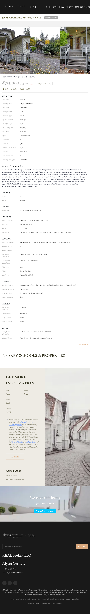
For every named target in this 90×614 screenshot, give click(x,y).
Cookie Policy (36, 599)
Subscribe (81, 546)
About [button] (69, 7)
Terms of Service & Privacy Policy (21, 599)
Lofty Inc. (37, 603)
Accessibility (75, 599)
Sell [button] (61, 7)
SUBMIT (15, 456)
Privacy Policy (31, 442)
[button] (21, 7)
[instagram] (15, 583)
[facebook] (4, 583)
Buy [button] (55, 7)
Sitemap (68, 599)
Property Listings (59, 599)
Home (48, 7)
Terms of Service (17, 442)
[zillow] (10, 583)
